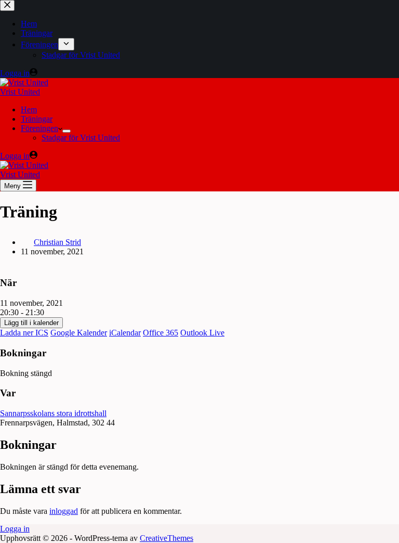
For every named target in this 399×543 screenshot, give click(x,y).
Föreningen (39, 128)
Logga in (15, 528)
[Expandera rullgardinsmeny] (66, 131)
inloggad (63, 511)
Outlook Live (202, 332)
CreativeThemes (166, 538)
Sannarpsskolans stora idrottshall (53, 413)
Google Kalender (78, 332)
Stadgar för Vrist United (81, 137)
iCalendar (125, 332)
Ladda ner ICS (24, 332)
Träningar (36, 118)
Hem (29, 109)
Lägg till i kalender (31, 323)
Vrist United (20, 91)
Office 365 (160, 332)
